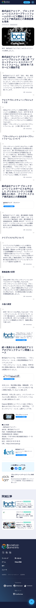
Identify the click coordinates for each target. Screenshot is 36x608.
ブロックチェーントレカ (22, 414)
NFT (3, 566)
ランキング (5, 558)
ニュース (4, 569)
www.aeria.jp (29, 92)
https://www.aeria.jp (13, 443)
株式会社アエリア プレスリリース (11, 203)
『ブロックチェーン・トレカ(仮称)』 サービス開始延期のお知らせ (11, 377)
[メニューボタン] (32, 2)
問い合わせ (18, 558)
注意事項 (22, 574)
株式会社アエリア (20, 449)
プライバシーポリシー (13, 574)
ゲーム (4, 562)
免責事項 (4, 574)
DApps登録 (18, 562)
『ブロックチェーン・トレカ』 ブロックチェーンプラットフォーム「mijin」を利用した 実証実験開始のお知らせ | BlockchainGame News (24, 335)
